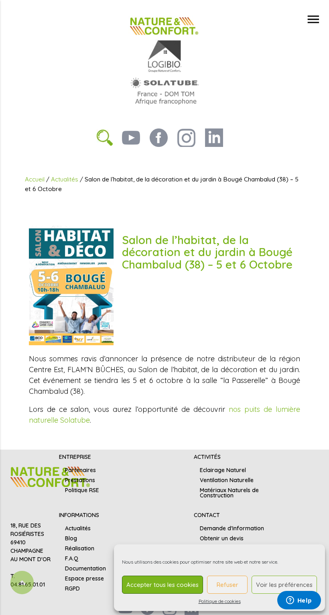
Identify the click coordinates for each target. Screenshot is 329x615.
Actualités (64, 179)
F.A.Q (71, 558)
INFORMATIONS (79, 515)
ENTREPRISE (75, 456)
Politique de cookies (220, 601)
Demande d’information (232, 528)
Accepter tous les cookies (162, 585)
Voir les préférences (284, 585)
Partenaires (80, 470)
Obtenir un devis (222, 538)
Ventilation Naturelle (227, 480)
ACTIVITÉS (207, 456)
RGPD (72, 588)
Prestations (80, 480)
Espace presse (84, 578)
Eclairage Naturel (223, 470)
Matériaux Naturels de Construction (229, 493)
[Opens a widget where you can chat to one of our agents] (299, 601)
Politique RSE (82, 490)
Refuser (227, 585)
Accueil (35, 179)
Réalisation (79, 548)
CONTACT (207, 515)
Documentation (85, 568)
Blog (71, 538)
